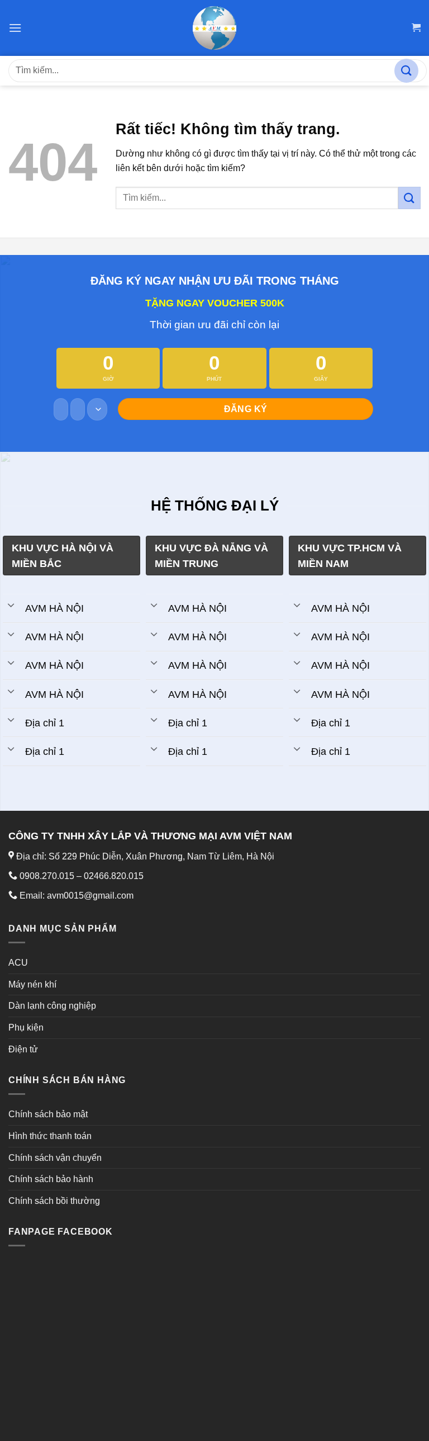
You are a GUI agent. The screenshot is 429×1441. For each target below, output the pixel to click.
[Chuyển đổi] (11, 604)
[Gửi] (406, 71)
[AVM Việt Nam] (214, 28)
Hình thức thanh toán (50, 1136)
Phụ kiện (26, 1027)
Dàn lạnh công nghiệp (52, 1005)
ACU (18, 962)
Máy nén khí (32, 984)
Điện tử (23, 1049)
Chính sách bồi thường (54, 1201)
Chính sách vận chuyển (55, 1158)
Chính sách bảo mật (48, 1114)
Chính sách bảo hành (50, 1179)
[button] (15, 27)
